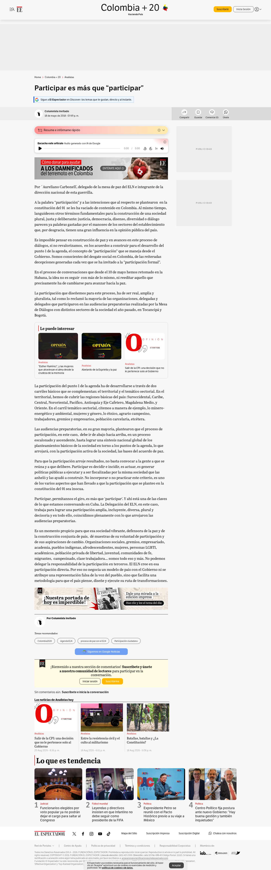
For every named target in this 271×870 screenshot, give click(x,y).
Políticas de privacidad (103, 846)
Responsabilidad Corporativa (175, 846)
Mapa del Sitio (129, 833)
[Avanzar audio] (150, 148)
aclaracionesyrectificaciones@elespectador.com (145, 858)
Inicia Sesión (243, 9)
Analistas (43, 362)
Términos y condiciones (137, 846)
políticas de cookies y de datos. (117, 867)
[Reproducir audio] (40, 148)
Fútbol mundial (100, 803)
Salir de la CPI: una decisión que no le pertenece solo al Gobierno (144, 369)
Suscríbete (223, 9)
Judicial (44, 803)
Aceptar (176, 865)
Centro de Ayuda (72, 846)
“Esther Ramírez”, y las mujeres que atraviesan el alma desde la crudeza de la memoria (56, 370)
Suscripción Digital (189, 833)
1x (156, 148)
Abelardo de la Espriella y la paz (99, 369)
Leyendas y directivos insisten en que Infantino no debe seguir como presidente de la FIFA (112, 814)
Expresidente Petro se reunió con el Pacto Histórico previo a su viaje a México (164, 814)
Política (147, 803)
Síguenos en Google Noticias (103, 651)
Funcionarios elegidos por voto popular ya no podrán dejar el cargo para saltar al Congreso (60, 814)
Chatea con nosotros (225, 833)
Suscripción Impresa (157, 833)
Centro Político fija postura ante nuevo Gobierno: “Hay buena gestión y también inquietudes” (215, 814)
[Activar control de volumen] (162, 148)
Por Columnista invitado (61, 618)
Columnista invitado (57, 111)
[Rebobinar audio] (145, 148)
